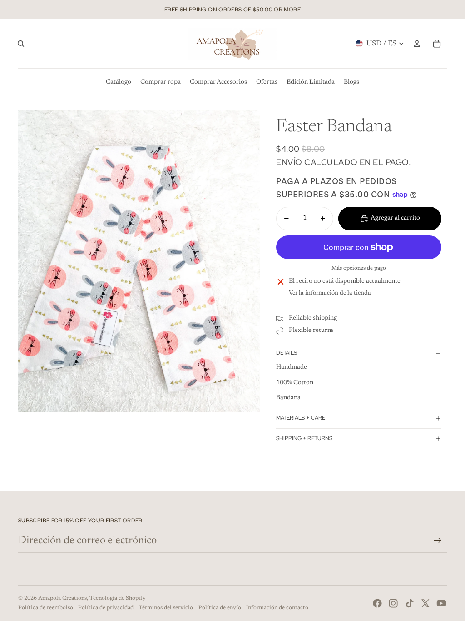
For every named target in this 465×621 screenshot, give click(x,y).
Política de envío (219, 608)
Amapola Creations (62, 598)
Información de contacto (277, 608)
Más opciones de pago (358, 268)
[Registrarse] (438, 540)
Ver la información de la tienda (330, 293)
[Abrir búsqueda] (21, 44)
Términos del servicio (166, 608)
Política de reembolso (45, 608)
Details (286, 352)
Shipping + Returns (304, 438)
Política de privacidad (106, 608)
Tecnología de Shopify (117, 598)
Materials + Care (300, 417)
